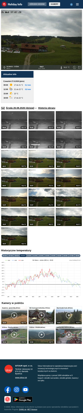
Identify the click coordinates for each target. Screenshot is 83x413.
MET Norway (32, 409)
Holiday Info (9, 2)
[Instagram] (16, 390)
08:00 (17, 255)
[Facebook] (7, 390)
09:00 (23, 255)
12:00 (41, 255)
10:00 (29, 255)
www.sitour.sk (21, 378)
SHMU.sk (22, 409)
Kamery (54, 4)
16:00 (65, 255)
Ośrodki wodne (37, 4)
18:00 (77, 255)
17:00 (71, 255)
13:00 (47, 255)
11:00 (35, 255)
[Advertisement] (59, 87)
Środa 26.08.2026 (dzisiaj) (20, 108)
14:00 (53, 255)
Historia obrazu (46, 108)
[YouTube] (25, 390)
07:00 (11, 255)
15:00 (59, 255)
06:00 (5, 255)
